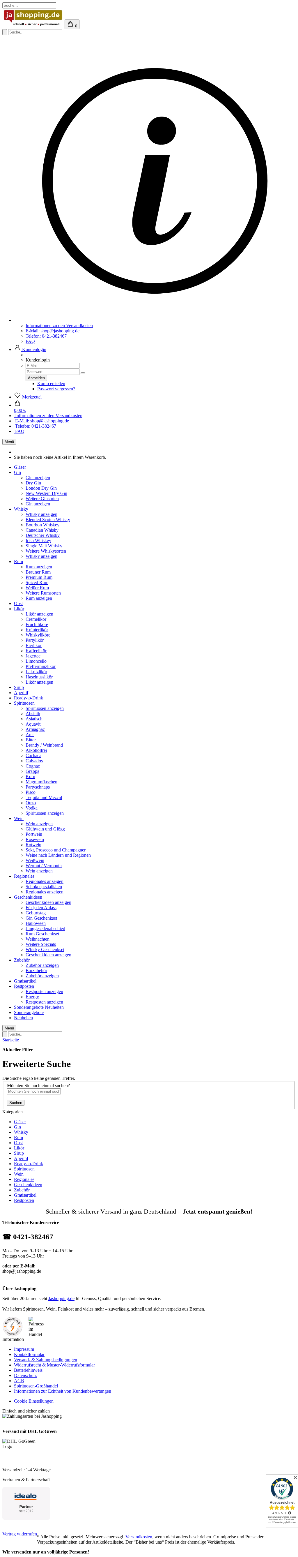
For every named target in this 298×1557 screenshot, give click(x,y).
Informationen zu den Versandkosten (59, 325)
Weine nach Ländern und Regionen (58, 855)
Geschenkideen (28, 897)
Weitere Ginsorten (42, 498)
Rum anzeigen (39, 566)
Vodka (32, 807)
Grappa (32, 771)
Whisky (21, 509)
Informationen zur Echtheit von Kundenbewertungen (62, 1391)
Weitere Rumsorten (43, 592)
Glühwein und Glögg (45, 828)
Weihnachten (37, 939)
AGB (19, 1380)
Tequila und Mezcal (44, 797)
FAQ (30, 341)
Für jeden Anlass (41, 907)
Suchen (15, 1103)
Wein (19, 818)
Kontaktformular (29, 1354)
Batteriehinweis (28, 1370)
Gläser (20, 467)
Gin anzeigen (38, 477)
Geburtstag (36, 912)
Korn (30, 776)
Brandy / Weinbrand (44, 745)
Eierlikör (34, 645)
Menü (9, 442)
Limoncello (36, 661)
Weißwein (35, 860)
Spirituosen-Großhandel (36, 1385)
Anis (30, 734)
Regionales (24, 876)
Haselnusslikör (39, 676)
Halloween (36, 923)
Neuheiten (54, 1007)
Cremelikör (36, 619)
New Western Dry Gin (46, 493)
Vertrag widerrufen (19, 1533)
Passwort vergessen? (56, 388)
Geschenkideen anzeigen (48, 902)
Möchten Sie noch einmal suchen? (38, 1085)
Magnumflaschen (41, 781)
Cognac (33, 765)
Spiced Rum (37, 582)
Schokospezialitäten (44, 886)
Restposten (24, 986)
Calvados (34, 760)
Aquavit (33, 724)
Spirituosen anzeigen (45, 708)
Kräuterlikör (37, 629)
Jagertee (33, 655)
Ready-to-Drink (28, 697)
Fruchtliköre (37, 624)
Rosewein (35, 839)
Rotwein (33, 844)
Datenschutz (25, 1375)
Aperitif (21, 692)
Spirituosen (24, 703)
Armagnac (35, 729)
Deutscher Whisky (43, 535)
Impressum (24, 1349)
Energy (32, 996)
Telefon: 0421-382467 (46, 336)
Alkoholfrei (36, 750)
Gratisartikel (25, 980)
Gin (17, 472)
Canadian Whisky (42, 530)
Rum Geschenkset (42, 933)
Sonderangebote (29, 1007)
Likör (19, 608)
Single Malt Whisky (44, 545)
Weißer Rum (37, 587)
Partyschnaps (38, 786)
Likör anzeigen (39, 613)
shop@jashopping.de (21, 1271)
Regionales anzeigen (44, 881)
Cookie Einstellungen (34, 1401)
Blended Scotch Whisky (48, 519)
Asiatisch (34, 718)
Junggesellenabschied (45, 928)
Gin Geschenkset (41, 918)
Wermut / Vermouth (44, 865)
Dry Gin (33, 482)
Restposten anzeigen (44, 991)
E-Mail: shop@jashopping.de (52, 330)
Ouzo (31, 802)
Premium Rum (39, 577)
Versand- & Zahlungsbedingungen (45, 1359)
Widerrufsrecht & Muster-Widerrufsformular (54, 1364)
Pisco (31, 792)
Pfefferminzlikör (41, 666)
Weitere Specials (41, 944)
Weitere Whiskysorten (46, 551)
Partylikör (35, 640)
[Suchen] (4, 32)
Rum (18, 561)
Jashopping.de (61, 1298)
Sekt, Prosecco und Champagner (56, 849)
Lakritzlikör (36, 671)
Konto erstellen (51, 383)
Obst (18, 603)
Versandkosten (138, 1536)
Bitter (31, 739)
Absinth (33, 713)
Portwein (34, 834)
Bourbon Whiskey (42, 524)
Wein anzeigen (39, 823)
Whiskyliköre (38, 634)
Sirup (19, 687)
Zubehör (22, 960)
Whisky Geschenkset (45, 949)
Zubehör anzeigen (42, 965)
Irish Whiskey (38, 540)
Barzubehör (36, 970)
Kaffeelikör (36, 650)
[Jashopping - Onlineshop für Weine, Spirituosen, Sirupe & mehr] (33, 25)
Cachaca (33, 755)
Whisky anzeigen (41, 514)
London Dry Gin (41, 488)
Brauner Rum (38, 571)
